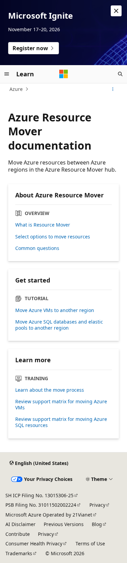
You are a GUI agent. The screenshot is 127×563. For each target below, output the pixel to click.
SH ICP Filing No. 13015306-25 (39, 495)
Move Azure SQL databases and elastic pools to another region (59, 325)
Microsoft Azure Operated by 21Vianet (48, 514)
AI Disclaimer (20, 524)
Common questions (37, 248)
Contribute (17, 534)
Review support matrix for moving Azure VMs (61, 405)
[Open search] (120, 74)
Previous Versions (64, 524)
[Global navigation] (7, 74)
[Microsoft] (63, 74)
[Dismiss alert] (116, 10)
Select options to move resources (52, 237)
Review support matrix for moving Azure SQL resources (61, 422)
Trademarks (18, 553)
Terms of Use (90, 543)
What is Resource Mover (42, 225)
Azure (16, 89)
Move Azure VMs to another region (54, 310)
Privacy (97, 505)
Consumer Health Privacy (33, 543)
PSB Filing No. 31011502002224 (40, 505)
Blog (97, 524)
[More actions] (113, 89)
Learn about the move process (49, 390)
